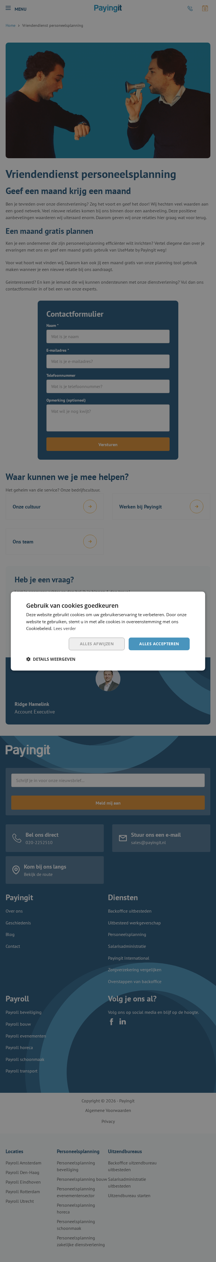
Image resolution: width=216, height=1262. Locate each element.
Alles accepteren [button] (159, 643)
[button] (50, 659)
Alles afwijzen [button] (97, 643)
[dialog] (108, 630)
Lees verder (64, 628)
